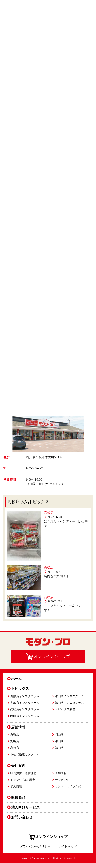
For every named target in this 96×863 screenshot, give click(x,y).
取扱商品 (18, 797)
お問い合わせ (22, 817)
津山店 (59, 741)
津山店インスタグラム (69, 696)
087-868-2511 (35, 468)
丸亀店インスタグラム (24, 702)
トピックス (20, 688)
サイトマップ (67, 846)
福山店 (59, 748)
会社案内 (18, 765)
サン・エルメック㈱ (68, 786)
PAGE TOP (89, 832)
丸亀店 (14, 741)
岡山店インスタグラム (24, 716)
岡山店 (59, 734)
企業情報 (61, 773)
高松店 (48, 512)
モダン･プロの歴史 (22, 780)
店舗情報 (18, 727)
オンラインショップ (51, 836)
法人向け (25, 807)
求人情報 (16, 786)
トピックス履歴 (65, 709)
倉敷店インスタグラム (24, 696)
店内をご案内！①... (58, 576)
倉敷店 (14, 734)
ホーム (16, 679)
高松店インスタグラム (24, 709)
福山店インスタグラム (69, 702)
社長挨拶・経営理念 (23, 773)
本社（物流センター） (24, 754)
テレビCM (61, 780)
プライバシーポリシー (35, 846)
